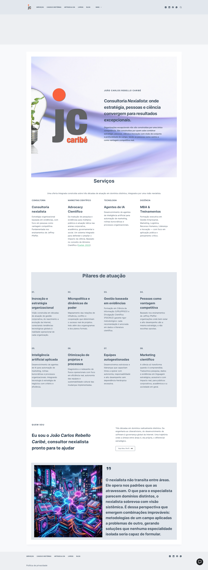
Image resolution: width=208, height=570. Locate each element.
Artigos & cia (69, 7)
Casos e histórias (54, 7)
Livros (80, 7)
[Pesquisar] (181, 7)
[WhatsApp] (176, 7)
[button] (199, 561)
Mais (97, 7)
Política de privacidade (36, 565)
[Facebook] (173, 7)
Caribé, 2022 (84, 245)
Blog (88, 7)
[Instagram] (166, 7)
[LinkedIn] (169, 7)
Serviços (40, 7)
